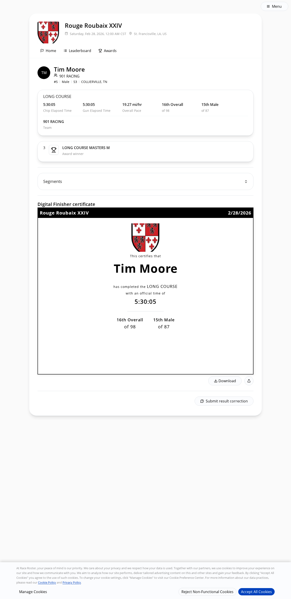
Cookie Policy (47, 582)
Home (51, 50)
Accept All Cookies (256, 591)
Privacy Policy (72, 582)
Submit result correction (227, 401)
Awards (110, 50)
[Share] (248, 380)
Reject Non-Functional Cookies (207, 591)
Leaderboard (80, 50)
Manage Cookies (33, 591)
